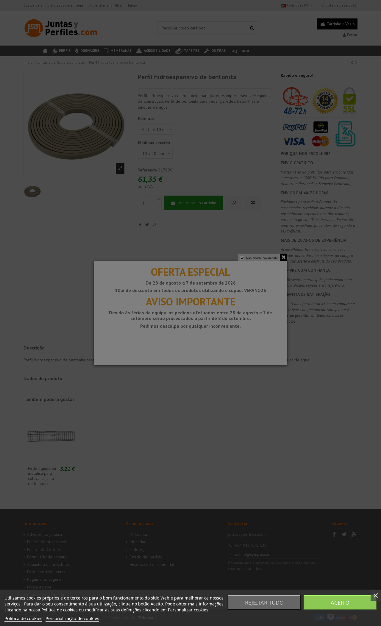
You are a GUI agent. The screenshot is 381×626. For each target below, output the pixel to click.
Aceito (340, 602)
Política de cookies (23, 618)
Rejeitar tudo (264, 602)
